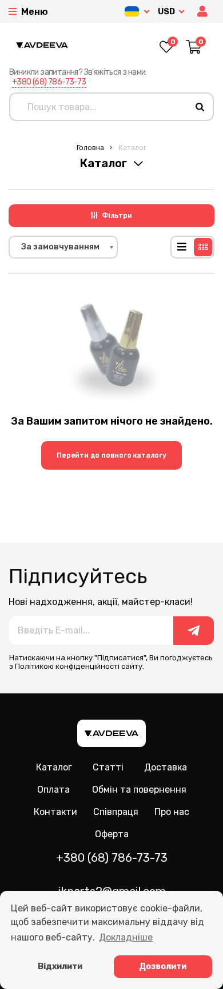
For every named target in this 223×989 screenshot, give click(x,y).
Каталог (54, 767)
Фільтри (117, 216)
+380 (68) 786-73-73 (49, 82)
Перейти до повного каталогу (111, 455)
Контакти (55, 811)
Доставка (165, 767)
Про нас (171, 811)
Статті (108, 767)
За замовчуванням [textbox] (60, 247)
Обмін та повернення (139, 789)
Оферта (112, 834)
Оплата (53, 789)
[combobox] (63, 247)
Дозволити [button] (162, 966)
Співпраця (115, 811)
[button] (203, 12)
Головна (90, 148)
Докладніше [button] (126, 937)
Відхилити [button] (60, 966)
